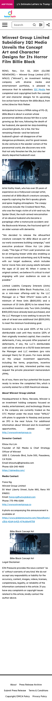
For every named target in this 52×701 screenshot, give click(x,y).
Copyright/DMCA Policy (17, 696)
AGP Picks (7, 4)
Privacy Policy (39, 696)
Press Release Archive (30, 684)
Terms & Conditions (38, 690)
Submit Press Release (15, 690)
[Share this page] (48, 24)
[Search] (34, 25)
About (13, 684)
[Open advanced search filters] (40, 25)
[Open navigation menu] (4, 24)
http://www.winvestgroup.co (16, 432)
